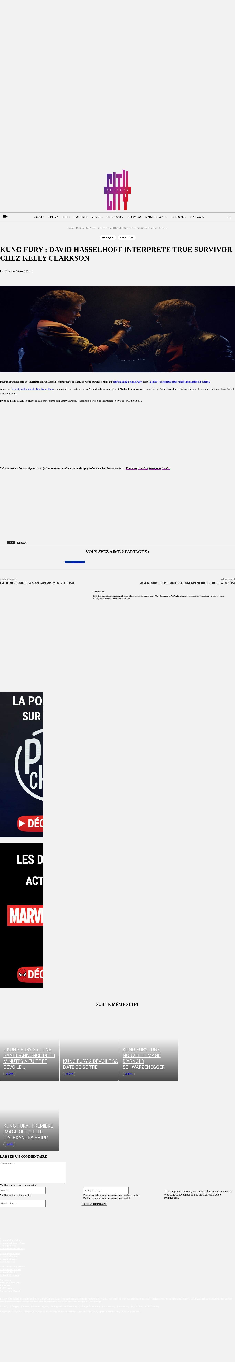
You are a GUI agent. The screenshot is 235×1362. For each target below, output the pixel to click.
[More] (72, 277)
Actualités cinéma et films (12, 1243)
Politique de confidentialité (64, 1306)
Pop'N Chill (136, 1306)
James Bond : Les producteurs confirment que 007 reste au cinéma (187, 583)
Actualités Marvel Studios (12, 1266)
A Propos (14, 1306)
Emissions (5, 1285)
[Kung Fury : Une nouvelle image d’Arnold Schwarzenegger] (148, 1045)
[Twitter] (9, 171)
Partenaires (123, 1306)
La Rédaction (6, 1288)
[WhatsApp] (59, 277)
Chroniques (5, 1280)
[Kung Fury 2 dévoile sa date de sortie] (89, 1045)
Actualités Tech (7, 1261)
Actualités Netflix (8, 1272)
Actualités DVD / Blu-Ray (12, 1248)
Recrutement (108, 1306)
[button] (229, 216)
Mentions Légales (40, 1306)
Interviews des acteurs (10, 1282)
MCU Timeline (152, 1306)
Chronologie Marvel (10, 1291)
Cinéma (9, 1074)
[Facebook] (2, 171)
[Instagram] (22, 171)
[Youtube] (35, 171)
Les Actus (90, 228)
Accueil (71, 228)
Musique (80, 228)
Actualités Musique (9, 1256)
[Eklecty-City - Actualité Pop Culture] (117, 190)
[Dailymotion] (28, 171)
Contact (25, 1306)
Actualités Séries (8, 1245)
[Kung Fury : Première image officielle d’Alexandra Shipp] (29, 1116)
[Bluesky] (15, 171)
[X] (46, 277)
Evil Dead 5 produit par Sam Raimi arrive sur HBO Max (37, 583)
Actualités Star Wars (10, 1275)
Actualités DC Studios (10, 1269)
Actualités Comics (8, 1259)
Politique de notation (89, 1306)
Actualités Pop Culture (11, 1240)
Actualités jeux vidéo (10, 1253)
